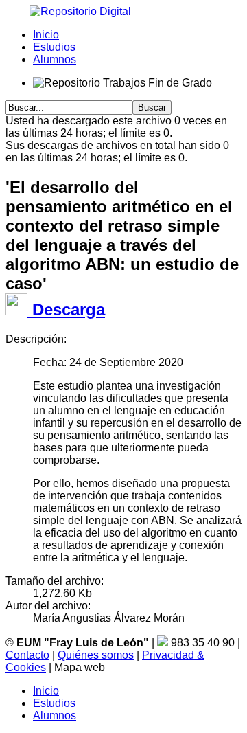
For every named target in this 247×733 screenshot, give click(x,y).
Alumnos (54, 59)
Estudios (54, 47)
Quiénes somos (96, 655)
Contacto (27, 655)
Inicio (46, 35)
